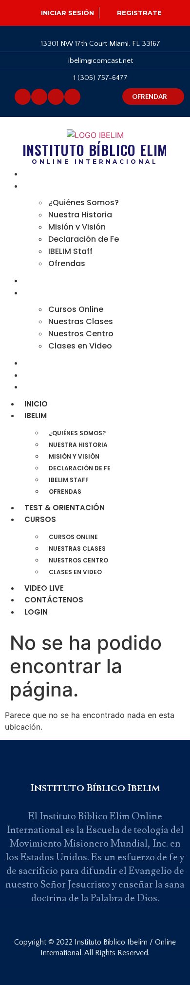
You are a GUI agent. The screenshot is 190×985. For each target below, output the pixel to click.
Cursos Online (75, 309)
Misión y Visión (77, 226)
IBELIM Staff (70, 251)
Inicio (38, 174)
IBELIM (38, 186)
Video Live (46, 363)
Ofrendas (66, 263)
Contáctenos (56, 375)
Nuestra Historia (80, 214)
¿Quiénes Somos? (83, 202)
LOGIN (38, 387)
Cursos (42, 293)
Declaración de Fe (83, 239)
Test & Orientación (67, 280)
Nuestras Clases (80, 321)
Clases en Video (80, 345)
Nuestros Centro (81, 333)
